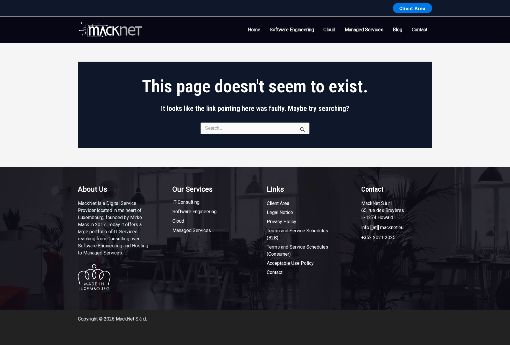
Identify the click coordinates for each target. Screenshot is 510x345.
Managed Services (364, 29)
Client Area (278, 203)
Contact (419, 29)
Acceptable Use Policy (290, 263)
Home (254, 29)
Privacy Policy (281, 221)
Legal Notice (280, 212)
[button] (412, 8)
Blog (397, 29)
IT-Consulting (186, 202)
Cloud (329, 29)
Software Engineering (292, 29)
